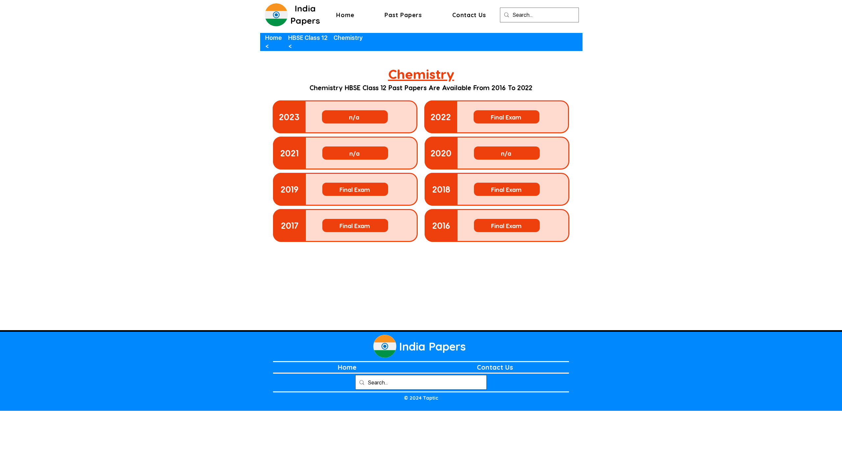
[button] (403, 15)
